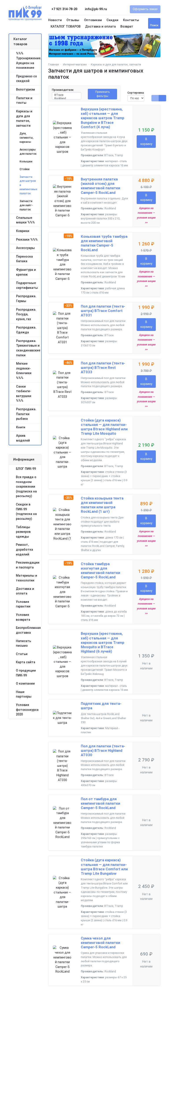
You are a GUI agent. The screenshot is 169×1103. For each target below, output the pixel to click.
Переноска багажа (24, 259)
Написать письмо (23, 643)
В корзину (146, 141)
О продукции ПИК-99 (26, 673)
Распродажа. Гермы (26, 298)
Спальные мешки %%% (25, 220)
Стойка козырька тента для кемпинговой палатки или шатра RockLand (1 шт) (102, 505)
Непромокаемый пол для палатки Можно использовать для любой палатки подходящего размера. (103, 325)
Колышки (26, 161)
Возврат (126, 26)
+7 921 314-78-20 (64, 9)
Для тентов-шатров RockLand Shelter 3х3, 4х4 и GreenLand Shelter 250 (103, 718)
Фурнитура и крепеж (26, 272)
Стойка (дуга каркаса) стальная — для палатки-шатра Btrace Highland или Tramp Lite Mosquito (104, 427)
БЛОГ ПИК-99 (26, 469)
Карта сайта (25, 662)
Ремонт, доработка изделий (24, 549)
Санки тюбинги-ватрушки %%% (23, 394)
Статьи (22, 654)
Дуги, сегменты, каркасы (26, 137)
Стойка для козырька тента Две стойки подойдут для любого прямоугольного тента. (102, 521)
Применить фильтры (102, 94)
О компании (25, 683)
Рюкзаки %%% (27, 239)
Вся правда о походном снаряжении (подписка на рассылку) (26, 486)
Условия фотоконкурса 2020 (27, 709)
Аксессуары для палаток (28, 151)
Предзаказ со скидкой (26, 78)
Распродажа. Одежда (26, 330)
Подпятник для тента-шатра (101, 705)
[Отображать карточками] (162, 98)
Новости (55, 20)
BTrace (108, 155)
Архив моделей (23, 438)
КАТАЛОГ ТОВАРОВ (66, 26)
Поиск (154, 25)
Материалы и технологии (26, 578)
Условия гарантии (23, 604)
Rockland (110, 208)
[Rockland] (66, 98)
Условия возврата (23, 617)
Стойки (24, 169)
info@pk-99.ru (95, 9)
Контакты (131, 20)
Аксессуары (25, 248)
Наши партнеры (23, 694)
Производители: (63, 89)
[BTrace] (66, 95)
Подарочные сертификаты (27, 285)
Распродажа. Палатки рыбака (26, 414)
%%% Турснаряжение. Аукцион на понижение (28, 61)
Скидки (112, 20)
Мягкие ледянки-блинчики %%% (23, 371)
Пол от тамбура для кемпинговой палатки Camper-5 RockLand (100, 803)
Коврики (22, 231)
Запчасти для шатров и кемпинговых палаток (28, 185)
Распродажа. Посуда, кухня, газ (26, 314)
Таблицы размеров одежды (23, 532)
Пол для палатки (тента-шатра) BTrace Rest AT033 (103, 367)
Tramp (119, 155)
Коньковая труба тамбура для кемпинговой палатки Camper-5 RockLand (104, 243)
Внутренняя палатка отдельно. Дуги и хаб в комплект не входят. (104, 200)
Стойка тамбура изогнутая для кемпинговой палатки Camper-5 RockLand (100, 570)
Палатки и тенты (24, 100)
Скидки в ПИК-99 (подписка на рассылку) (26, 512)
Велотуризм (25, 89)
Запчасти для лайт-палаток (26, 205)
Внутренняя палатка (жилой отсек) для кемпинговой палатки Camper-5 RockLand (100, 186)
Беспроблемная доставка (28, 630)
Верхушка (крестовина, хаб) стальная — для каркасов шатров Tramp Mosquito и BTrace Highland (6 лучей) (102, 642)
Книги (20, 427)
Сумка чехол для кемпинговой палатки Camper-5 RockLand (100, 942)
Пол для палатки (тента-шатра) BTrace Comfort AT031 (103, 310)
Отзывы (72, 20)
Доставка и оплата (100, 26)
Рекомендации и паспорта (27, 565)
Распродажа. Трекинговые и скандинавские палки (28, 348)
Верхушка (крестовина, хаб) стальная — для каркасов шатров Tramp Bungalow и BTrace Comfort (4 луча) (102, 118)
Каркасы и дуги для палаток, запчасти (24, 119)
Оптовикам (93, 20)
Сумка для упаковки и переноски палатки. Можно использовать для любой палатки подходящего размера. (104, 959)
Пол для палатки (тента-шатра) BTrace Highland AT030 (103, 750)
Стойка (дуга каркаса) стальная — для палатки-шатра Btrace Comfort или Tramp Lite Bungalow (104, 866)
